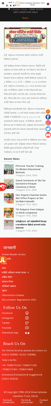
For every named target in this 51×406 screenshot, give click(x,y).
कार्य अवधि (6, 258)
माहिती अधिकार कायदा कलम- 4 (15, 271)
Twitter (6, 322)
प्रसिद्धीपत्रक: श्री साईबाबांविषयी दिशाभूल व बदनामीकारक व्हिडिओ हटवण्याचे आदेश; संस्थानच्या (31, 224)
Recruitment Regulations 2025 (19, 298)
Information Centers (13, 294)
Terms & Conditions (9, 401)
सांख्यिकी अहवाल (9, 285)
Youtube (6, 327)
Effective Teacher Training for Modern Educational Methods (30, 169)
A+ (14, 5)
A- (7, 5)
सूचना (4, 289)
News (24, 9)
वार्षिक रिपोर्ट (7, 276)
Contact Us (44, 401)
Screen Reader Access (14, 253)
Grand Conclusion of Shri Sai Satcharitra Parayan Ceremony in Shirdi (31, 183)
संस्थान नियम (7, 280)
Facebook (7, 313)
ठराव (4, 267)
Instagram (7, 317)
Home (9, 9)
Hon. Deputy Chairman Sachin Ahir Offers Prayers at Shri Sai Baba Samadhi (31, 198)
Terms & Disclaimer (27, 401)
